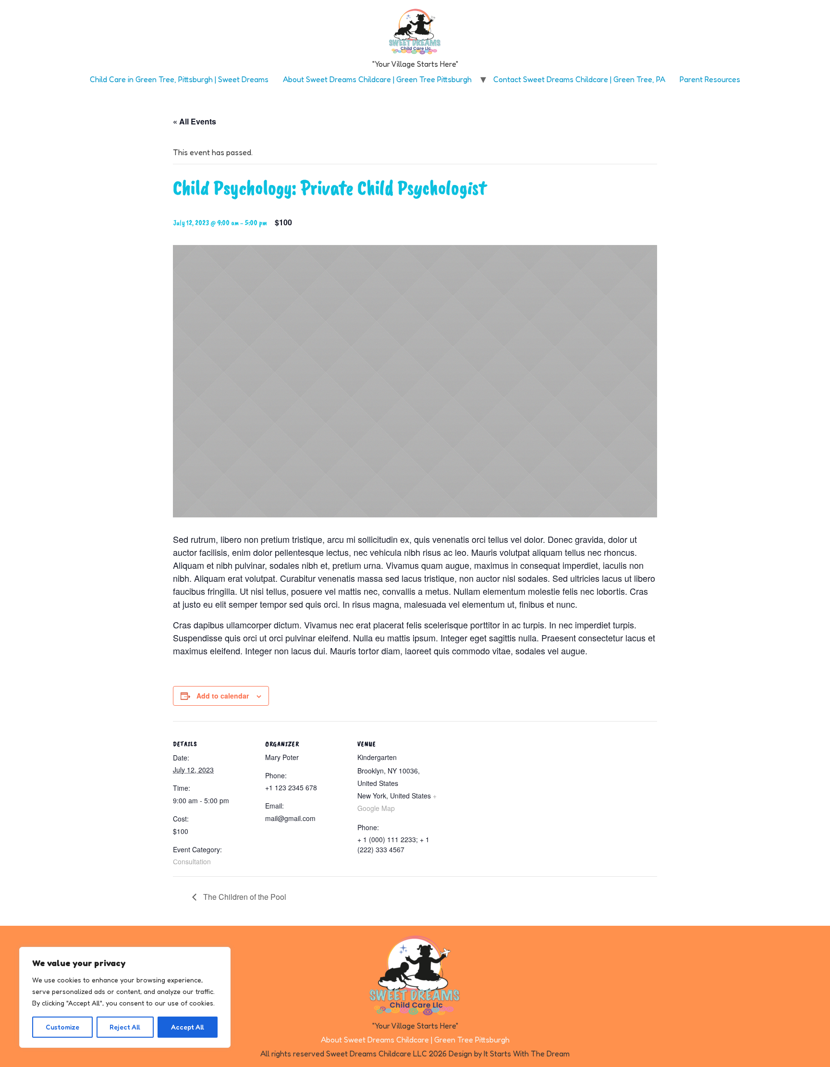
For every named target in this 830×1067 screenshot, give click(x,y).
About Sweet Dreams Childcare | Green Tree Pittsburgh (377, 79)
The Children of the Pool (243, 896)
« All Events (194, 121)
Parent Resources (710, 79)
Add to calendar (222, 695)
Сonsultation (192, 861)
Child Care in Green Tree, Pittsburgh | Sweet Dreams (179, 79)
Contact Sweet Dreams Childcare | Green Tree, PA (579, 79)
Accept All (187, 1027)
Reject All (125, 1027)
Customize (62, 1027)
